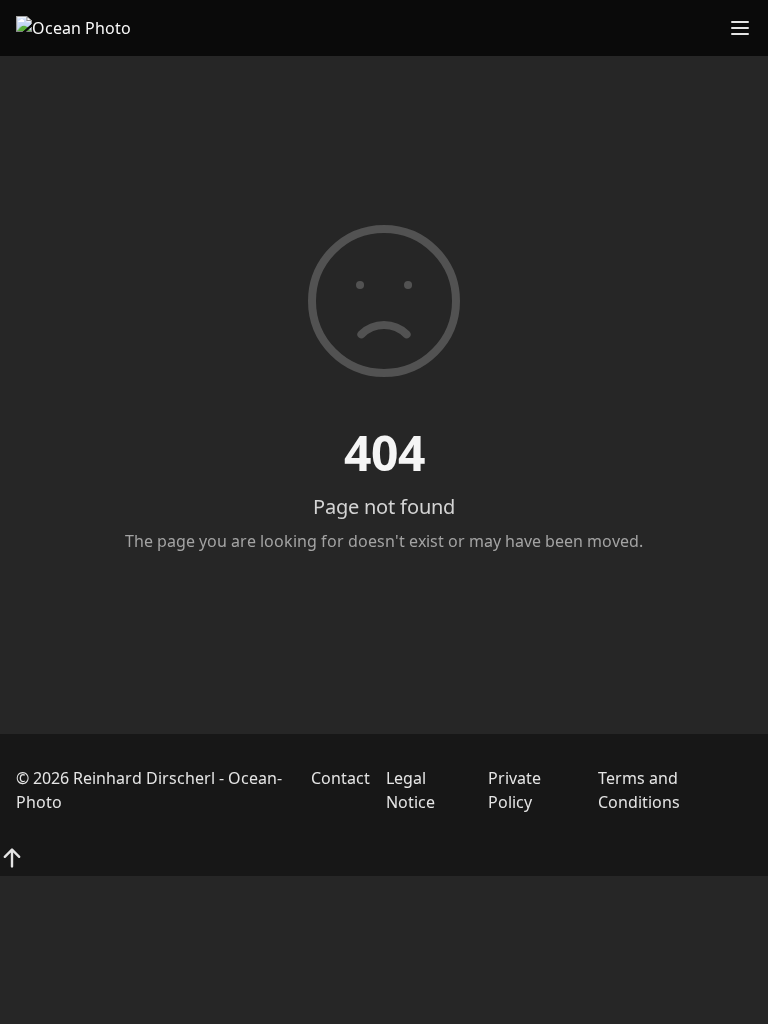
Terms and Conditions (639, 790)
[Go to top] (12, 858)
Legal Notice (410, 790)
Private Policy (514, 790)
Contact (340, 778)
